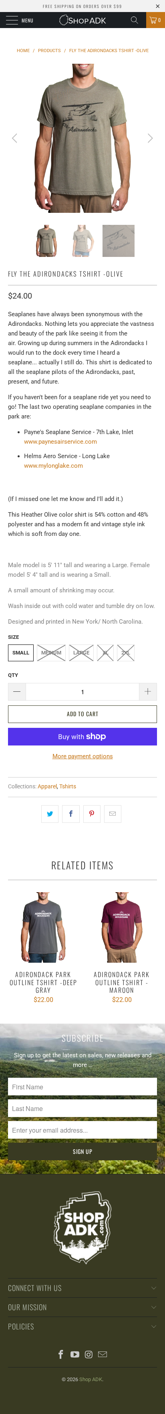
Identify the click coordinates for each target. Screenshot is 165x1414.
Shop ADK (90, 1379)
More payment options (82, 756)
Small (20, 653)
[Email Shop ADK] (103, 1355)
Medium (51, 653)
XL (106, 653)
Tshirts (67, 786)
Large (81, 653)
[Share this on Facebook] (70, 814)
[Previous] (16, 138)
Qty (13, 675)
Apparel (47, 786)
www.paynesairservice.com (60, 441)
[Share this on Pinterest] (92, 814)
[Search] (137, 20)
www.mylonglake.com (53, 465)
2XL (125, 653)
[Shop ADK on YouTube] (75, 1355)
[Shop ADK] (82, 20)
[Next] (149, 138)
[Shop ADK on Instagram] (89, 1355)
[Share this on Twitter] (49, 814)
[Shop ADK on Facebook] (61, 1355)
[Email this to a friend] (112, 814)
